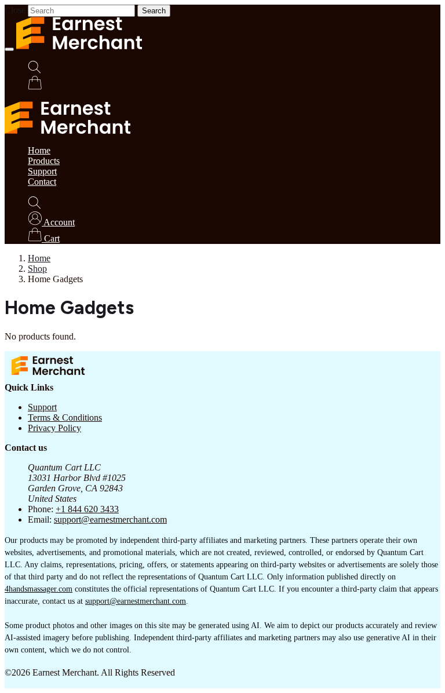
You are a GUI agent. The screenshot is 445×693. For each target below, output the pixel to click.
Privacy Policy (54, 428)
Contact (42, 182)
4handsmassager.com (38, 589)
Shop (37, 268)
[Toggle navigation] (9, 49)
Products (44, 161)
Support (42, 171)
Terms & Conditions (65, 417)
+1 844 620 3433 (87, 509)
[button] (51, 222)
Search (154, 10)
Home (39, 150)
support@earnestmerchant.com (110, 519)
